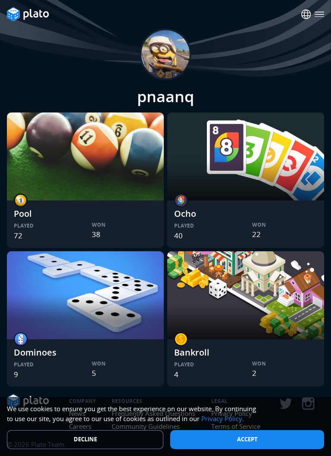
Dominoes (35, 352)
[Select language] (306, 14)
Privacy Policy (221, 418)
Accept (247, 439)
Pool (23, 213)
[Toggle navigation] (320, 14)
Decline (85, 439)
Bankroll (191, 352)
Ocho (185, 213)
